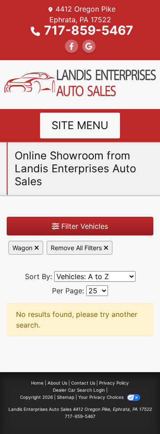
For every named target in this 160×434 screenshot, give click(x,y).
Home (37, 382)
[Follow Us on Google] (89, 46)
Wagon (23, 247)
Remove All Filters (77, 247)
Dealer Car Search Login (79, 390)
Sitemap (65, 397)
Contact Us (83, 382)
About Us (57, 382)
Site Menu (80, 125)
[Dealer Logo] (80, 83)
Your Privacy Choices (101, 397)
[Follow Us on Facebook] (71, 46)
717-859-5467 (88, 30)
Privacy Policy (114, 382)
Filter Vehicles (83, 226)
